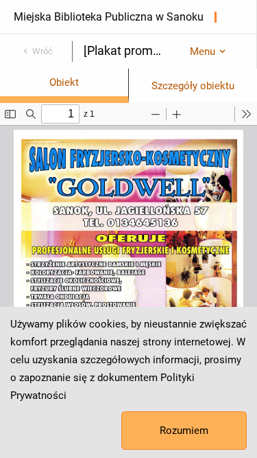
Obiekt (64, 82)
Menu (202, 51)
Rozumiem (184, 430)
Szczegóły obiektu (192, 86)
